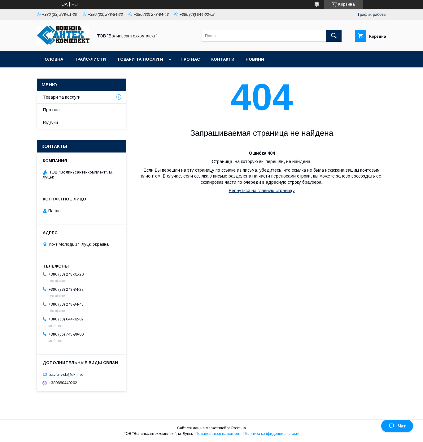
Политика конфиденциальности (271, 433)
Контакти (222, 59)
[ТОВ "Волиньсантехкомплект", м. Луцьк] (63, 43)
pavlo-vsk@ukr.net (66, 374)
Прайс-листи (90, 59)
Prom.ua (238, 428)
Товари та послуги (140, 59)
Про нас (190, 59)
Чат (402, 425)
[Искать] (334, 36)
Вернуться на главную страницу (262, 190)
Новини (255, 59)
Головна (52, 59)
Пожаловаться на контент (218, 433)
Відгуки (50, 122)
